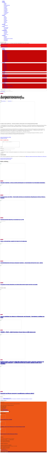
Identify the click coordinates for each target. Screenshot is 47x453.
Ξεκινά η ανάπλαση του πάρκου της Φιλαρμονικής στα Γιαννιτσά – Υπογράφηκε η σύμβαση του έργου (22, 317)
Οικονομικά (5, 20)
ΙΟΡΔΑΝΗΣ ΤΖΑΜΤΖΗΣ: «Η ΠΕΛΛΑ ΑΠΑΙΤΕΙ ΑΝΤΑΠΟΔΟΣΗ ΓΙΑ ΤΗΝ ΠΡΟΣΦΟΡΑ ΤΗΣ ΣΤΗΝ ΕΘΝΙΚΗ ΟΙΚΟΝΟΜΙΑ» (22, 182)
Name (1, 148)
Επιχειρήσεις (6, 40)
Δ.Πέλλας (5, 7)
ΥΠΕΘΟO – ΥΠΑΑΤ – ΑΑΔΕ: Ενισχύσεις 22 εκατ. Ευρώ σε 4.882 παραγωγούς (18, 331)
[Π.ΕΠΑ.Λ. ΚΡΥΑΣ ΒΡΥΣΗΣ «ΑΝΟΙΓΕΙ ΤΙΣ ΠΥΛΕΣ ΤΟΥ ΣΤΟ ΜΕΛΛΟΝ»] (12, 238)
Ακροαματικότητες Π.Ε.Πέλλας (8, 38)
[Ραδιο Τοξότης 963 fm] (4, 44)
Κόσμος (5, 14)
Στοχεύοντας (4, 30)
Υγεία (5, 23)
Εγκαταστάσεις (6, 27)
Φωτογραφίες (6, 28)
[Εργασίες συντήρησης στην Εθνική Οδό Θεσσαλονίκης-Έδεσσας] (2, 432)
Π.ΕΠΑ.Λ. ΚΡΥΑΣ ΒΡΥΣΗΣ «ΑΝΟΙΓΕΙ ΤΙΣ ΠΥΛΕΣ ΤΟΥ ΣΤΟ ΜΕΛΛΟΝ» (13, 241)
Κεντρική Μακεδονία (7, 5)
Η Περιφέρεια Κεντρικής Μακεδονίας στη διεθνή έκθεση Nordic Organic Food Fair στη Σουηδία (18, 284)
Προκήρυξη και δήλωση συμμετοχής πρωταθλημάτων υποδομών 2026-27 (17, 393)
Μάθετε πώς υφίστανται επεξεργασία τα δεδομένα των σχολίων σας (36, 156)
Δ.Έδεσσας (5, 8)
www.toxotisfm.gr (5, 410)
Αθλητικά (5, 17)
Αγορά (5, 16)
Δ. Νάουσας (5, 13)
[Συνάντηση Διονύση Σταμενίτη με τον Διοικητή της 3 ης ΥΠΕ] (12, 216)
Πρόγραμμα (5, 31)
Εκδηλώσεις (5, 32)
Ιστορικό (5, 29)
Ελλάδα (5, 4)
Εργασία (5, 19)
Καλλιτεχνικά (6, 25)
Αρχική (3, 1)
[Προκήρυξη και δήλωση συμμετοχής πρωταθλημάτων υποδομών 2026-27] (12, 390)
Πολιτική (5, 21)
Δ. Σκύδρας (5, 9)
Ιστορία (3, 26)
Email (1, 150)
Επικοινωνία (6, 39)
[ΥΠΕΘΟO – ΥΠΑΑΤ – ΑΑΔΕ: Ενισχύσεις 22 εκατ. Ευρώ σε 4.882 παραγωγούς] (10, 329)
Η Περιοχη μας (6, 34)
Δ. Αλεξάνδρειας (6, 12)
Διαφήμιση (5, 36)
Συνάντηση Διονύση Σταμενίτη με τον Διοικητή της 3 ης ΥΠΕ (12, 219)
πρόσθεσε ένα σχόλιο (3, 138)
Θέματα (3, 15)
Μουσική (3, 24)
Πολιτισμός (5, 22)
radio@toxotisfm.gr (5, 409)
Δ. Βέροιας (5, 11)
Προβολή (3, 35)
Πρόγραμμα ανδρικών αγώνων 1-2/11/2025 (6, 419)
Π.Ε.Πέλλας (5, 6)
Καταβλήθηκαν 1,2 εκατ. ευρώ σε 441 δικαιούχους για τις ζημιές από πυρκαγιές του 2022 (12, 426)
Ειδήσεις (3, 2)
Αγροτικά (5, 18)
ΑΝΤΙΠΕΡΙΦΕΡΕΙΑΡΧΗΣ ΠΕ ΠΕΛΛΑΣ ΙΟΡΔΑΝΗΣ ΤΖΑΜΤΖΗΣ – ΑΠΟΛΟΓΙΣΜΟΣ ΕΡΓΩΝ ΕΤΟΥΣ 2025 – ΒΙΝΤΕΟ (21, 262)
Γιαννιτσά (7, 398)
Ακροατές (5, 33)
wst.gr (9, 451)
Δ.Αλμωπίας (6, 10)
